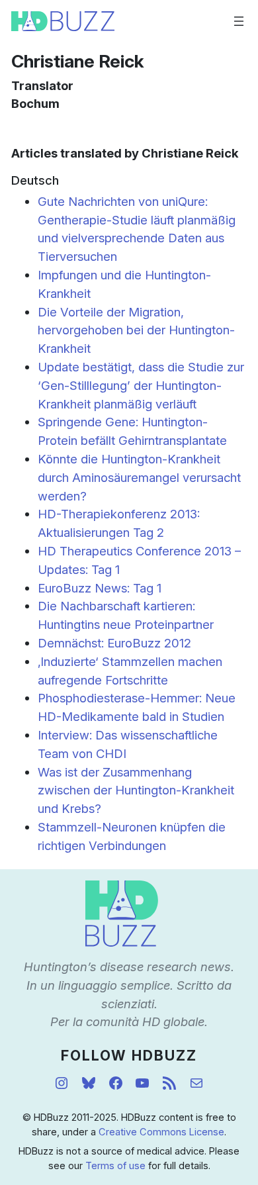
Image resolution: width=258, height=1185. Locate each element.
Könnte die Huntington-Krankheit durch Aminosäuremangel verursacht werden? (139, 477)
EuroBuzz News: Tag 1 (99, 588)
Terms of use (115, 1166)
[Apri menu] (239, 21)
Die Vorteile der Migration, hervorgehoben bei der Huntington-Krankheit (136, 330)
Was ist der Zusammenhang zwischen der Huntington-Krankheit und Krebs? (136, 790)
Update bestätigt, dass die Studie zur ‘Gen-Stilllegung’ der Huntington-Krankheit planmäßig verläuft (141, 385)
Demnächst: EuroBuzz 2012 (114, 643)
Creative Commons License (161, 1132)
